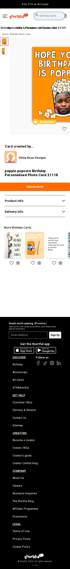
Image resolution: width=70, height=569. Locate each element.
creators (20, 433)
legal (17, 524)
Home (5, 34)
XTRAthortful (21, 387)
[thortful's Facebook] (38, 364)
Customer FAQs (22, 402)
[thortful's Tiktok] (45, 364)
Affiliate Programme (25, 508)
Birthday (6, 27)
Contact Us (19, 417)
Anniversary (15, 27)
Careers (18, 485)
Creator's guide (22, 455)
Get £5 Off (59, 27)
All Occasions (47, 27)
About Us (18, 478)
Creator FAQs (21, 447)
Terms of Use (21, 531)
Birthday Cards (17, 34)
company (19, 471)
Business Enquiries (25, 493)
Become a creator (24, 440)
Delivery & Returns (24, 410)
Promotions (20, 516)
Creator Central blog (25, 463)
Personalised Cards (37, 27)
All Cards (18, 379)
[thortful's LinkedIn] (58, 364)
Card (28, 34)
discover (19, 357)
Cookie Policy (21, 546)
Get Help (19, 395)
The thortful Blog (23, 501)
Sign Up (55, 335)
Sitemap (18, 425)
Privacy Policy (22, 539)
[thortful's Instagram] (52, 364)
